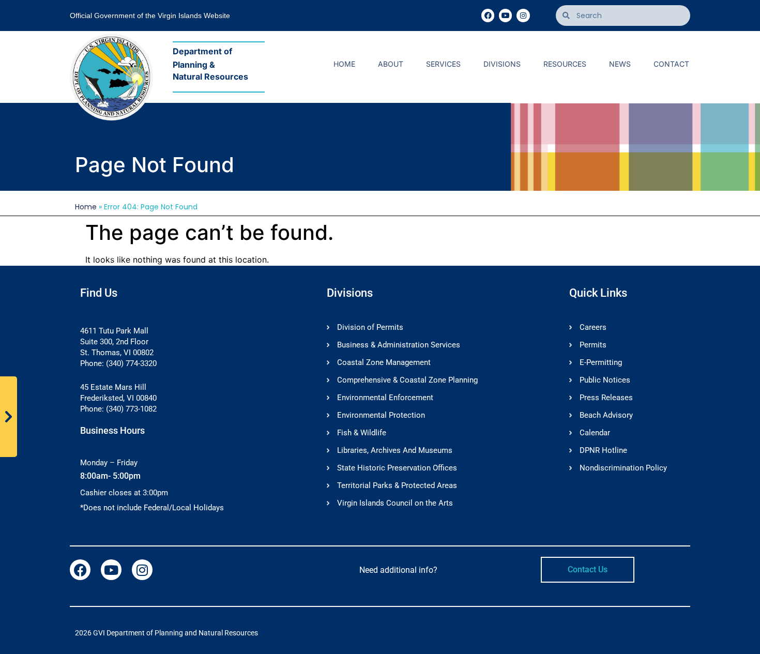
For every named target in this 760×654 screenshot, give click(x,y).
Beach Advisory (606, 415)
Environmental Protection (381, 415)
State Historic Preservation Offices (397, 468)
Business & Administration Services (398, 344)
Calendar (595, 432)
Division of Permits (370, 327)
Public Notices (605, 380)
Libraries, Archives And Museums (394, 450)
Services (443, 63)
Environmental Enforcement (385, 397)
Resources (564, 63)
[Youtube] (505, 15)
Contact (671, 63)
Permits (593, 344)
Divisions (502, 63)
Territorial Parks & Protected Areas (397, 485)
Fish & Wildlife (361, 432)
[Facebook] (487, 15)
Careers (593, 327)
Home (344, 63)
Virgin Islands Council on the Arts (395, 503)
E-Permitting (601, 362)
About (390, 63)
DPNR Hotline (603, 450)
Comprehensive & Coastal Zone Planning (407, 380)
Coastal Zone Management (384, 362)
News (620, 63)
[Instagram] (522, 15)
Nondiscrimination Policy (623, 468)
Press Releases (606, 397)
